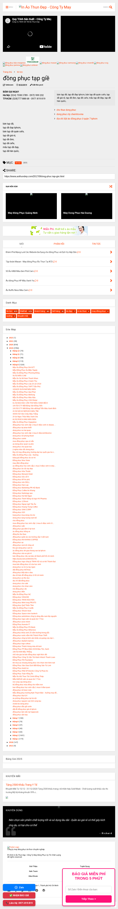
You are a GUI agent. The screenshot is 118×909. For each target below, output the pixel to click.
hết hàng (56, 311)
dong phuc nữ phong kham (23, 436)
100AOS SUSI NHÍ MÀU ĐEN (24, 389)
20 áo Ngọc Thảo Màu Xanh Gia (25, 417)
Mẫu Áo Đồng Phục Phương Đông (26, 373)
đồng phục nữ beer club (22, 690)
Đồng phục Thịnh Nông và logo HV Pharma (30, 499)
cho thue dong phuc (66, 110)
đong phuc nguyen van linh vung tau (27, 701)
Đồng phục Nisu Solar (21, 460)
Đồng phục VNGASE (21, 597)
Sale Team (33, 871)
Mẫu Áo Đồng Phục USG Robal (25, 400)
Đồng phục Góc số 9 (21, 477)
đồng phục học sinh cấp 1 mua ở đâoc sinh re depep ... (34, 425)
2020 (11, 345)
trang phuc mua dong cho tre (24, 515)
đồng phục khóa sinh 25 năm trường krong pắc (31, 633)
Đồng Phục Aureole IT (21, 624)
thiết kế (23, 311)
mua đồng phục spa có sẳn (23, 441)
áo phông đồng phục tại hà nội (25, 698)
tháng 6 (16, 722)
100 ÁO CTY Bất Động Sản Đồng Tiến (27, 406)
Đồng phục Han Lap (20, 485)
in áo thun (82, 311)
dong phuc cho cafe (20, 583)
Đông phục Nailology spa (23, 493)
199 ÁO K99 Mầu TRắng (22, 652)
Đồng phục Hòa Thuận (22, 471)
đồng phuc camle (19, 439)
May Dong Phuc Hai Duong (77, 213)
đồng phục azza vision (21, 622)
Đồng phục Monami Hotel (23, 474)
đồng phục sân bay (20, 715)
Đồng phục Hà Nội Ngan (22, 496)
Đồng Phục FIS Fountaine (23, 660)
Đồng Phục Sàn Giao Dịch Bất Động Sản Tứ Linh (32, 665)
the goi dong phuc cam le (22, 548)
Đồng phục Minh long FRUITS (24, 603)
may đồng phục (99, 311)
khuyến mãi (23, 316)
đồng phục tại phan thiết (22, 428)
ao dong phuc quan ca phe (23, 444)
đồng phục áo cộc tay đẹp (23, 469)
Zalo (21, 887)
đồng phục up (18, 542)
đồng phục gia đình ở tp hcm (24, 529)
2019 (11, 348)
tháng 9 (16, 361)
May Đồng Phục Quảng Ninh (23, 213)
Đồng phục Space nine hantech (25, 614)
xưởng (9, 316)
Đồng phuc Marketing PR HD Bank (26, 488)
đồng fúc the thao (19, 534)
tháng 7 (16, 718)
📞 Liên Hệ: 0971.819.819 (19, 903)
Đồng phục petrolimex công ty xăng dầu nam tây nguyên (35, 616)
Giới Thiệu (33, 866)
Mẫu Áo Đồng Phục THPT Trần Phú (26, 387)
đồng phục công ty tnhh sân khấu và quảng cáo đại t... (34, 638)
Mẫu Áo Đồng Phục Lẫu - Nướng (25, 455)
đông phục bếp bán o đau (23, 573)
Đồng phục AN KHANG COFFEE (25, 540)
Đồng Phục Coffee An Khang (24, 490)
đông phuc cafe (19, 526)
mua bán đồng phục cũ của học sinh (27, 564)
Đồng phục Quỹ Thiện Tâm (23, 605)
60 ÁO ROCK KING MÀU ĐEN (24, 419)
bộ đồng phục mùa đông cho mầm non (28, 685)
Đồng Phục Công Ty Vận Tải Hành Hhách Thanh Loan (34, 657)
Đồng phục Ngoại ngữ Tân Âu (24, 504)
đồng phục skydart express (23, 641)
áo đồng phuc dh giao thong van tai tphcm (29, 551)
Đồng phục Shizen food (22, 611)
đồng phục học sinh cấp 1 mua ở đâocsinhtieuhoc (32, 433)
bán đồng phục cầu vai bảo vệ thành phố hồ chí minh (33, 556)
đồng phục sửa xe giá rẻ (22, 553)
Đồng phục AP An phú (21, 480)
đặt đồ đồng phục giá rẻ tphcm (24, 709)
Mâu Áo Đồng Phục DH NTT (24, 367)
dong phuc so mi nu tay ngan (24, 567)
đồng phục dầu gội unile (22, 706)
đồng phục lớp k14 (20, 696)
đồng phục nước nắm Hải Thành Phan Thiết (30, 635)
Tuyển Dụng (85, 866)
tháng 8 (16, 365)
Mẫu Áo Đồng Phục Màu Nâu (24, 398)
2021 (11, 341)
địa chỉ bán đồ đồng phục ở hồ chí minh (28, 575)
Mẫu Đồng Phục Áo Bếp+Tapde (25, 370)
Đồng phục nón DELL (21, 482)
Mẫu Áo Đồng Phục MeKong (24, 395)
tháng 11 (16, 354)
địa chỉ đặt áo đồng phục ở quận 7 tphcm (77, 118)
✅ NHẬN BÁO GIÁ (19, 895)
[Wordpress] (43, 890)
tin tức (20, 72)
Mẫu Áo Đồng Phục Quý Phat (24, 392)
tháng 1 (16, 739)
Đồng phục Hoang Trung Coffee (25, 507)
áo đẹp (69, 311)
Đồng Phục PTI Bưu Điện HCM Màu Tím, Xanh (31, 649)
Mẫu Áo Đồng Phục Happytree (25, 422)
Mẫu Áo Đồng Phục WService (24, 630)
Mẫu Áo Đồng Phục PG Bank (24, 627)
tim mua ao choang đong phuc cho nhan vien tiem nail (34, 663)
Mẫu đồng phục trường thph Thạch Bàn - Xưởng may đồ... (35, 693)
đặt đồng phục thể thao (22, 570)
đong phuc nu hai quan (22, 430)
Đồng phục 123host (20, 501)
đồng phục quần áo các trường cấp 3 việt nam (31, 537)
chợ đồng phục (18, 521)
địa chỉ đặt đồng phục (21, 581)
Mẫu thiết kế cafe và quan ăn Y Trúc (27, 679)
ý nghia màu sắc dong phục (23, 449)
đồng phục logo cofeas (22, 644)
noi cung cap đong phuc (22, 682)
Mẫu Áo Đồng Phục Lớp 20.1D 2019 (27, 384)
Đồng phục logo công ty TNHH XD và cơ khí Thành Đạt (34, 562)
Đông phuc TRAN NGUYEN (23, 600)
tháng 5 (16, 725)
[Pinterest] (36, 890)
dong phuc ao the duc (21, 578)
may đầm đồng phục (21, 463)
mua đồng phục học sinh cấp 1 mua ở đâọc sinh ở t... (33, 523)
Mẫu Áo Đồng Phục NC (22, 594)
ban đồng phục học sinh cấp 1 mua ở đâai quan (31, 687)
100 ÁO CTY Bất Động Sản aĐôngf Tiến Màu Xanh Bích (34, 408)
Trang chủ (7, 72)
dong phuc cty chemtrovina (70, 114)
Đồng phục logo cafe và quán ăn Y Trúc (28, 619)
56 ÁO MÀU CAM (19, 376)
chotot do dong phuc (21, 704)
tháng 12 (16, 351)
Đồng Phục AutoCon (21, 668)
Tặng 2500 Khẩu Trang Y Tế (21, 784)
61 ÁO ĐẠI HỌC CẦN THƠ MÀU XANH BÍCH (30, 403)
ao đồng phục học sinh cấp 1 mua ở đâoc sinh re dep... (34, 466)
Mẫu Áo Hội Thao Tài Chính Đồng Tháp (28, 676)
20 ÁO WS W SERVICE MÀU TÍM (25, 411)
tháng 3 (16, 732)
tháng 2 (16, 735)
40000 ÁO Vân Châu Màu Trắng (25, 414)
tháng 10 (16, 358)
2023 (11, 338)
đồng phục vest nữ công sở (23, 545)
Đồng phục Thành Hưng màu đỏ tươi (27, 646)
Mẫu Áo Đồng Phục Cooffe (23, 608)
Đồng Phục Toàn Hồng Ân (23, 674)
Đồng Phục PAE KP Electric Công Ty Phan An (30, 671)
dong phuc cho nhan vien (23, 586)
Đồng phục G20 (19, 512)
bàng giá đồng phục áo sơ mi (24, 458)
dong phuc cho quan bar (22, 447)
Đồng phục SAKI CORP (22, 510)
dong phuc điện (19, 592)
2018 (11, 742)
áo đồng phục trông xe (21, 531)
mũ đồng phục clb (20, 589)
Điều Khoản (33, 876)
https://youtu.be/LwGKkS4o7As (25, 559)
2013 (11, 746)
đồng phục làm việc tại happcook (25, 712)
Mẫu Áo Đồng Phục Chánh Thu (25, 381)
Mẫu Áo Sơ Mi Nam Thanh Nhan (25, 378)
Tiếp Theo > (88, 898)
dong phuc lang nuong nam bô (25, 518)
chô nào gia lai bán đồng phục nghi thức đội (30, 655)
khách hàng (40, 311)
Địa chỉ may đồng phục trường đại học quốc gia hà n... (34, 452)
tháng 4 (16, 729)
